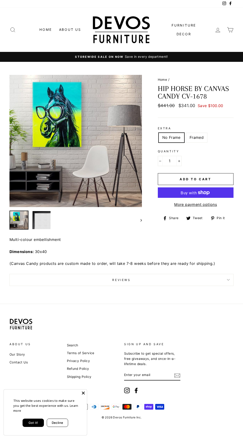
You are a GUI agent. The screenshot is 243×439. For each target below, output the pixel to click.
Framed (197, 137)
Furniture (184, 25)
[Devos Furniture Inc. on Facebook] (136, 390)
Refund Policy (78, 369)
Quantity (168, 151)
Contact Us (18, 362)
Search (72, 345)
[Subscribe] (177, 375)
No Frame (171, 137)
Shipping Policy (79, 377)
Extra (164, 128)
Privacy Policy (78, 361)
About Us (70, 29)
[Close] (83, 393)
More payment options (195, 204)
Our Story (17, 354)
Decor (184, 34)
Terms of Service (80, 353)
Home (45, 29)
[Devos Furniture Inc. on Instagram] (127, 390)
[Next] (139, 220)
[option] (121, 56)
